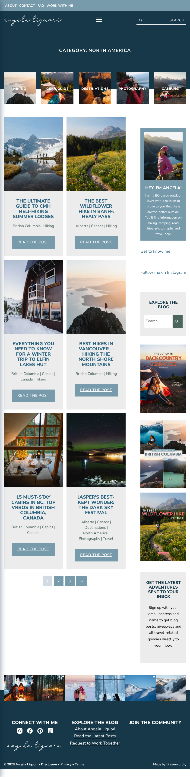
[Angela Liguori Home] (33, 20)
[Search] (178, 321)
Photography (89, 538)
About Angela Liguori (95, 729)
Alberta (82, 226)
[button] (163, 251)
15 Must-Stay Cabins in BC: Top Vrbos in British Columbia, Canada (33, 507)
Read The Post (33, 242)
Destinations (95, 527)
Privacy (65, 764)
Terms (79, 764)
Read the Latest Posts (95, 736)
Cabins (47, 373)
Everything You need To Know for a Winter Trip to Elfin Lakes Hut (33, 354)
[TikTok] (50, 730)
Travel (108, 538)
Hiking (48, 226)
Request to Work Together (95, 743)
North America (95, 533)
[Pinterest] (40, 730)
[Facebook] (30, 730)
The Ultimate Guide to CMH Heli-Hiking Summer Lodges (33, 209)
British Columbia (27, 226)
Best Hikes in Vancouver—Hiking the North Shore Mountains (96, 354)
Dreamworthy (176, 764)
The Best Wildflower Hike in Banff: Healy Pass (96, 209)
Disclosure (49, 764)
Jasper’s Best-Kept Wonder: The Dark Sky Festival (96, 505)
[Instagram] (19, 730)
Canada (97, 226)
